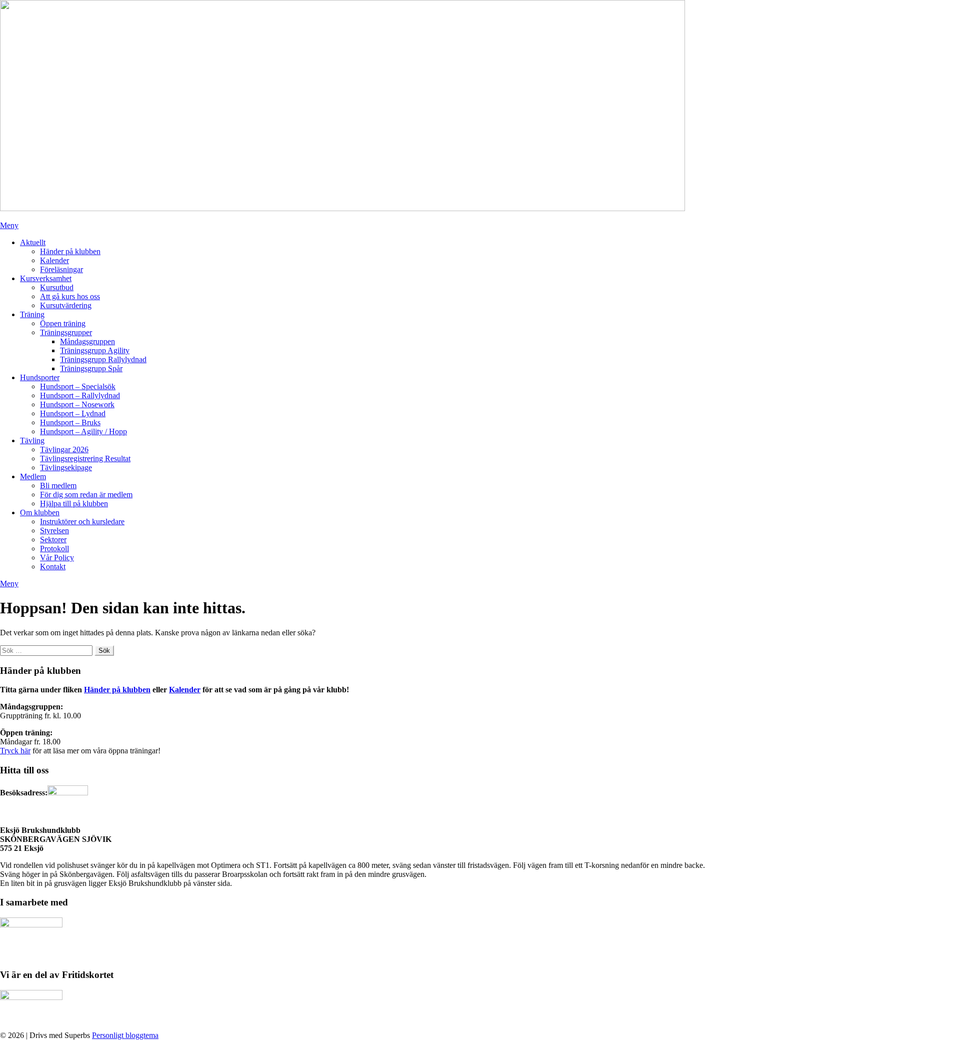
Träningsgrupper (66, 332)
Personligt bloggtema (125, 1035)
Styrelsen (54, 530)
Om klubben (40, 512)
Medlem (33, 476)
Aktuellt (33, 242)
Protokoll (54, 548)
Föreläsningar (61, 269)
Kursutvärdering (66, 305)
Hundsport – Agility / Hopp (83, 431)
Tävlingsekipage (66, 467)
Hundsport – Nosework (77, 404)
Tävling (32, 440)
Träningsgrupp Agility (95, 350)
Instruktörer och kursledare (82, 521)
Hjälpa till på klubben (74, 503)
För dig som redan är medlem (86, 494)
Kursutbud (57, 287)
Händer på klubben (70, 251)
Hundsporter (40, 377)
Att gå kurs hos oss (70, 296)
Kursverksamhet (46, 278)
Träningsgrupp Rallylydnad (103, 359)
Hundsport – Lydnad (73, 413)
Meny (9, 225)
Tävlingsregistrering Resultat (85, 458)
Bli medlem (58, 485)
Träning (32, 314)
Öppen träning (63, 323)
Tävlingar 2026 (64, 449)
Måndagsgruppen (87, 341)
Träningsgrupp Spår (91, 368)
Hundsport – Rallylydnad (80, 395)
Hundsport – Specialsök (78, 386)
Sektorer (53, 539)
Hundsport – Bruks (70, 422)
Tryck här (15, 750)
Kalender (54, 260)
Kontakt (53, 566)
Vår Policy (57, 557)
